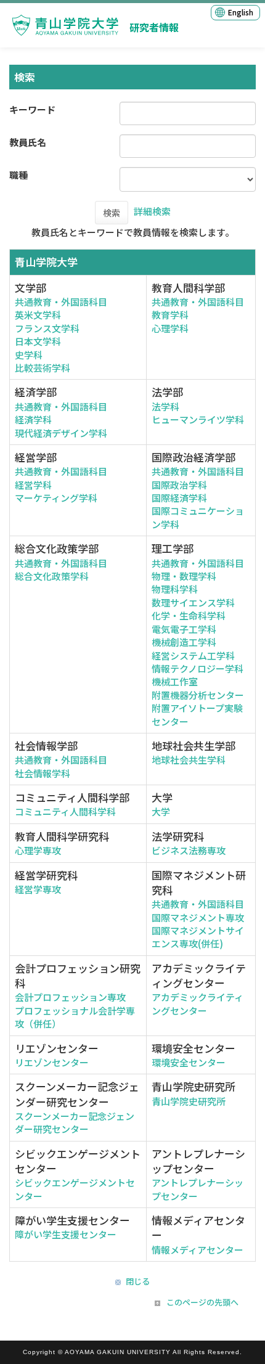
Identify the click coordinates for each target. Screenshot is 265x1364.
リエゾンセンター (52, 1062)
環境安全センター (189, 1062)
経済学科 (33, 419)
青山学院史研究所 (189, 1101)
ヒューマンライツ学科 (198, 419)
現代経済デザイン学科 (61, 433)
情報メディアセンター (197, 1249)
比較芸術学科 (42, 367)
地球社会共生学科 (189, 759)
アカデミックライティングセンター (197, 1003)
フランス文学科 (47, 328)
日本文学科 (38, 341)
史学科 (29, 354)
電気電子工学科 (184, 629)
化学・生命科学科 (189, 615)
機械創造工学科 (184, 641)
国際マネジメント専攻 (198, 917)
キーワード (32, 109)
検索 (111, 212)
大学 (161, 811)
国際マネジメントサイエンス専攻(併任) (198, 937)
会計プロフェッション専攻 (70, 996)
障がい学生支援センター (65, 1234)
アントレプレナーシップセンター (197, 1189)
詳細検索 (152, 211)
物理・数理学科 (184, 576)
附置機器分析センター (198, 694)
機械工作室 (175, 681)
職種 (18, 174)
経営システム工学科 (193, 655)
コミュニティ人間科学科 (65, 811)
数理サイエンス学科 (193, 602)
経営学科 (33, 484)
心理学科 (170, 328)
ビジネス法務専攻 (189, 850)
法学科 (165, 406)
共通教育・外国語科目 (61, 301)
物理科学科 (175, 588)
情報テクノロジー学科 (197, 668)
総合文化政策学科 (52, 576)
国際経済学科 (179, 497)
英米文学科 (38, 314)
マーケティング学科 (56, 497)
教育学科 (170, 314)
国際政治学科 (179, 484)
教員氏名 (27, 142)
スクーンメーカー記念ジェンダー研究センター (74, 1122)
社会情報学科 (42, 773)
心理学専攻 (38, 850)
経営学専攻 (38, 889)
